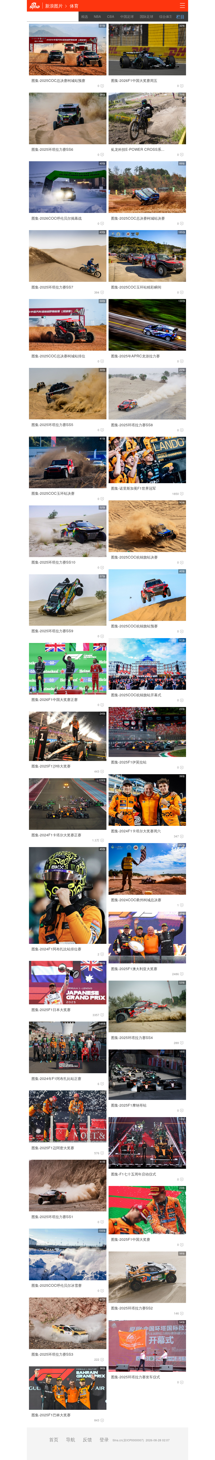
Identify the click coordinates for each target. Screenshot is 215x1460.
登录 (104, 1439)
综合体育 (166, 16)
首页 (53, 1439)
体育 (74, 6)
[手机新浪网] (34, 6)
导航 (70, 1439)
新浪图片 (54, 6)
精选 (84, 16)
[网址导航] (182, 6)
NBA (97, 16)
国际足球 (146, 16)
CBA (110, 16)
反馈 (87, 1439)
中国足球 (127, 16)
